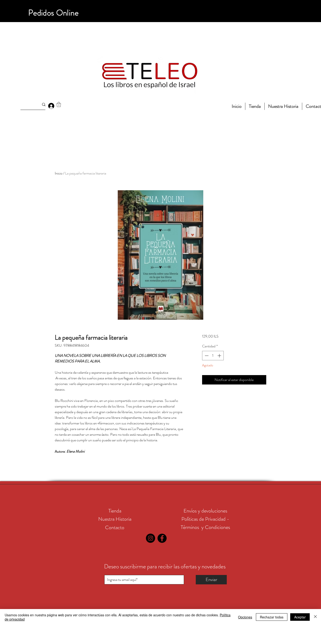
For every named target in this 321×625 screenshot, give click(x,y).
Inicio (59, 173)
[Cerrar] (315, 617)
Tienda (114, 510)
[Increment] (219, 355)
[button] (59, 104)
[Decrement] (206, 355)
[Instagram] (150, 538)
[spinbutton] (212, 355)
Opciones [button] (245, 617)
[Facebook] (162, 538)
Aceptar (300, 617)
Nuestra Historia (114, 519)
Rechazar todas (271, 617)
